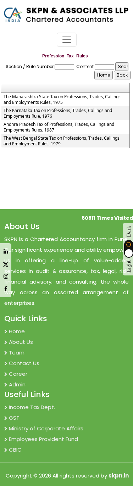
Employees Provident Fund (43, 439)
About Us (21, 342)
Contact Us (24, 363)
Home (17, 331)
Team (16, 352)
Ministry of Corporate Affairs (46, 428)
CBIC (15, 449)
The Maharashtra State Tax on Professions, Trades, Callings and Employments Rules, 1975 (62, 99)
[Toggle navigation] (67, 40)
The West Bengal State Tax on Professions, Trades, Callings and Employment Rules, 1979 (62, 141)
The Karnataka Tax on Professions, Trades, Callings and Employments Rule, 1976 (58, 113)
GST (14, 417)
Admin (17, 384)
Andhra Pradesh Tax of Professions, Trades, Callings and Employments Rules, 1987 (59, 127)
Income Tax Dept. (32, 407)
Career (18, 374)
